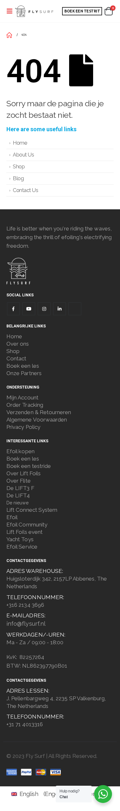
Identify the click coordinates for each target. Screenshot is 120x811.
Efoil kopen (20, 451)
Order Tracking (24, 405)
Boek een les (22, 366)
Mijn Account (22, 397)
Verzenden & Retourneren (38, 412)
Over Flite (18, 481)
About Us (23, 155)
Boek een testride (28, 466)
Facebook (13, 308)
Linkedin (59, 308)
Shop (19, 167)
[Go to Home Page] (9, 34)
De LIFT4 (18, 495)
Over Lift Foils (23, 473)
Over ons (17, 344)
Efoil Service (21, 546)
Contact (16, 358)
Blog (18, 178)
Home (20, 143)
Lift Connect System (31, 510)
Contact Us (25, 190)
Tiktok (74, 308)
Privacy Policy (23, 427)
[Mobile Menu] (9, 11)
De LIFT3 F (20, 488)
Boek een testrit (82, 11)
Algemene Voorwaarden (36, 419)
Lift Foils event (24, 532)
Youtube (28, 308)
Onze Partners (24, 373)
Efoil (12, 517)
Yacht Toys (20, 539)
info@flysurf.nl (25, 623)
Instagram (44, 308)
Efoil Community (26, 524)
